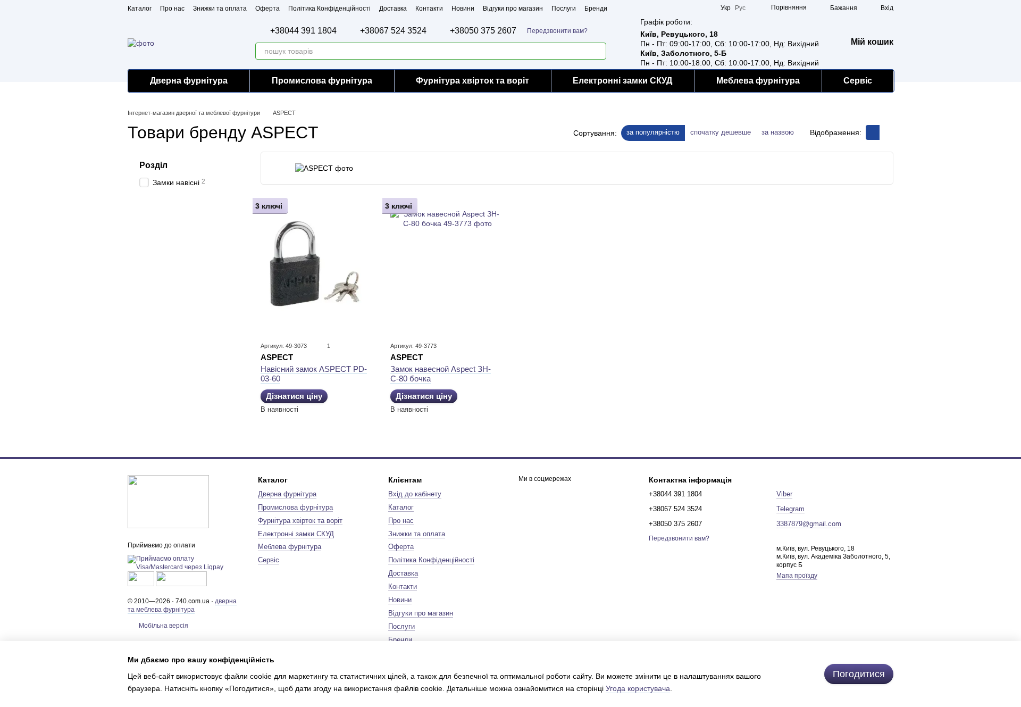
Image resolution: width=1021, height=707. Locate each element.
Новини (462, 8)
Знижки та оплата (220, 8)
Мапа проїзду (796, 575)
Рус (740, 8)
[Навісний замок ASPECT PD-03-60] (317, 265)
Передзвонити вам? (557, 31)
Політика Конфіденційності (329, 8)
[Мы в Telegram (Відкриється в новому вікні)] (693, 8)
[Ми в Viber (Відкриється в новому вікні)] (705, 8)
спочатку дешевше (720, 132)
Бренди (595, 8)
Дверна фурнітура (189, 80)
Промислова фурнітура (322, 80)
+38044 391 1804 (303, 31)
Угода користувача (638, 688)
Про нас (172, 8)
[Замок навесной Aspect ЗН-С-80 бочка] (447, 265)
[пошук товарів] (597, 51)
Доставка (393, 8)
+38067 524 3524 (393, 31)
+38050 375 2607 (483, 31)
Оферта (267, 8)
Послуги (563, 8)
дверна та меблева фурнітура (182, 605)
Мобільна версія (162, 625)
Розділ (153, 165)
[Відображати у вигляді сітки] (873, 132)
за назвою (777, 132)
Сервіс (857, 80)
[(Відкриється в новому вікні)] (141, 579)
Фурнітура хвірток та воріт (472, 80)
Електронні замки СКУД (622, 80)
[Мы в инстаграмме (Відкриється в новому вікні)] (680, 8)
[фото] (168, 501)
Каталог (140, 8)
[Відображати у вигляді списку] (886, 132)
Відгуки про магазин (513, 8)
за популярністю (653, 132)
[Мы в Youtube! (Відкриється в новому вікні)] (667, 8)
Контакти (429, 8)
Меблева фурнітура (758, 80)
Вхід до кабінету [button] (414, 494)
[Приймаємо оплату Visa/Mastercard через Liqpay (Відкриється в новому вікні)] (185, 563)
